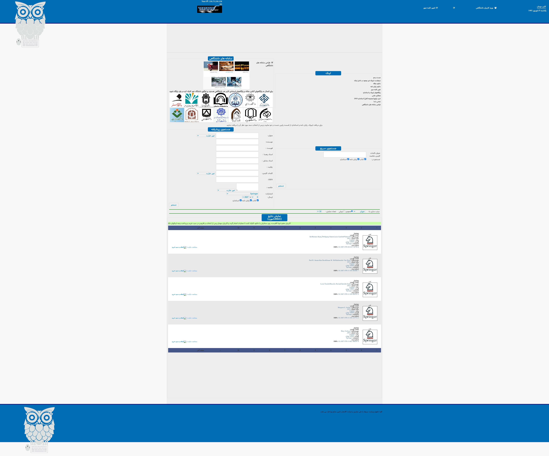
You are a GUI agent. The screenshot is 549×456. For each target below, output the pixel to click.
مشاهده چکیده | (191, 247)
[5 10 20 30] (319, 211)
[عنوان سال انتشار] (359, 211)
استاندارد (343, 159)
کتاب (362, 159)
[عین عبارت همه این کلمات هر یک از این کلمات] (206, 135)
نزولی (341, 211)
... (220, 228)
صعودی (348, 211)
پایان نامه (353, 159)
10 (238, 228)
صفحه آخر (200, 228)
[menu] (274, 38)
